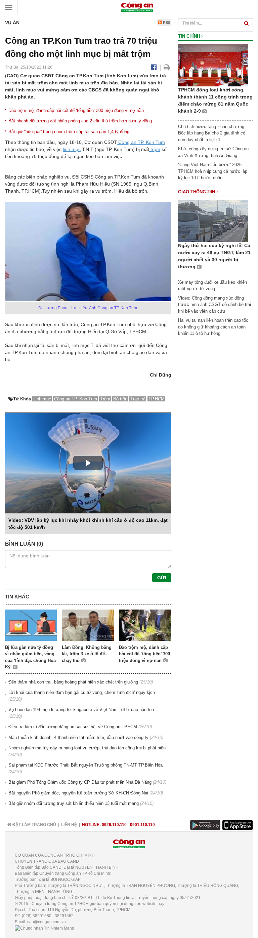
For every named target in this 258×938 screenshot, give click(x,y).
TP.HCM (156, 398)
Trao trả (137, 398)
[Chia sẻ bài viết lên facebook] (154, 67)
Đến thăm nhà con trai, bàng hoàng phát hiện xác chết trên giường (73, 682)
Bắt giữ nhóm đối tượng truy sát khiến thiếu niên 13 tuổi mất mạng (73, 803)
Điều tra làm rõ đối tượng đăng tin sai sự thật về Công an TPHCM (72, 726)
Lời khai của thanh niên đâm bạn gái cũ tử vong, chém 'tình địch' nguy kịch (81, 692)
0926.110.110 (114, 824)
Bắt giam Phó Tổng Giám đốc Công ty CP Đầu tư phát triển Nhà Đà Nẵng (80, 782)
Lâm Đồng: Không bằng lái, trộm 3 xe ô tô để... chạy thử (87, 654)
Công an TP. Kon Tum (141, 142)
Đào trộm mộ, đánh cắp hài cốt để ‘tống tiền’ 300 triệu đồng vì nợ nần (76, 110)
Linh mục (42, 398)
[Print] (167, 67)
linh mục (72, 149)
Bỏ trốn (120, 398)
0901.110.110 (142, 824)
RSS (166, 23)
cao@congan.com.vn (46, 922)
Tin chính (189, 36)
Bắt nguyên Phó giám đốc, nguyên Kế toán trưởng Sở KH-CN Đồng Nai (78, 792)
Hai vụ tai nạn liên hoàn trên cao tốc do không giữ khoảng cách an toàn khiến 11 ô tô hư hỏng (213, 327)
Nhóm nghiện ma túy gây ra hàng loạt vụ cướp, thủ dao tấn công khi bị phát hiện (87, 747)
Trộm (105, 398)
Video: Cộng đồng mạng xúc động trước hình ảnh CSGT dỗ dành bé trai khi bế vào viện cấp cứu (214, 305)
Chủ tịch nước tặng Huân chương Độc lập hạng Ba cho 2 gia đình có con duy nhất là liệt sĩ (211, 133)
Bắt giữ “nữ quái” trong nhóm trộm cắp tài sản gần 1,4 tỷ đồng (68, 131)
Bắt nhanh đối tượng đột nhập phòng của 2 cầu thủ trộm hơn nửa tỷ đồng (80, 120)
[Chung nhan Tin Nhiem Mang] (44, 928)
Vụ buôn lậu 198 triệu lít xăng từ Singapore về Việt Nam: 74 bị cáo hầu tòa (81, 709)
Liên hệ (69, 824)
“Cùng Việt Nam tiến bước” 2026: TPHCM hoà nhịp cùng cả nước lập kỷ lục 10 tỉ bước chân (212, 171)
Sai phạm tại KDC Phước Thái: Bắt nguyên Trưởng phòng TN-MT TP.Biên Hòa (85, 765)
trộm (154, 149)
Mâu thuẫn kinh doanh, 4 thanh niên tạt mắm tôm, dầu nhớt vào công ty (78, 737)
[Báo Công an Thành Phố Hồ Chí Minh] (137, 6)
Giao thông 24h (197, 191)
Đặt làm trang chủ (33, 824)
